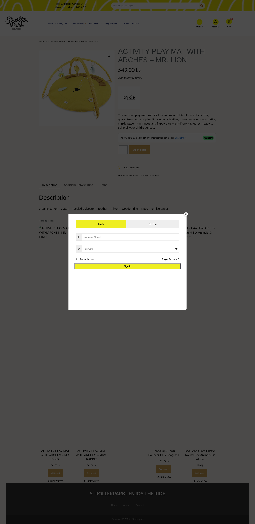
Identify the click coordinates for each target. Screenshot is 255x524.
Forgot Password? (170, 259)
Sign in (127, 266)
